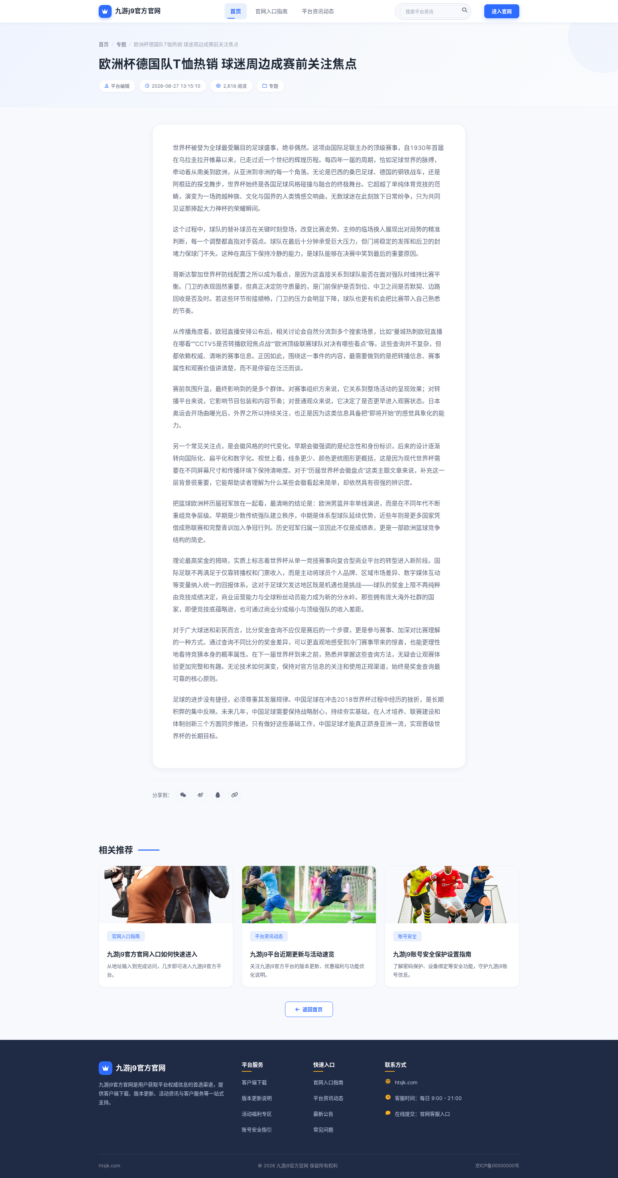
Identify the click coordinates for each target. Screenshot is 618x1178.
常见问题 (323, 1129)
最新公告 (323, 1114)
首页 (235, 11)
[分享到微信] (183, 795)
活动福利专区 (257, 1114)
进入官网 (502, 11)
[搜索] (464, 10)
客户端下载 (254, 1082)
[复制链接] (234, 795)
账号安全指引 (257, 1129)
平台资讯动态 (318, 11)
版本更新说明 (257, 1098)
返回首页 (313, 1009)
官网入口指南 (271, 11)
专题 (121, 44)
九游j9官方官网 (138, 11)
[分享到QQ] (217, 795)
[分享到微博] (200, 795)
